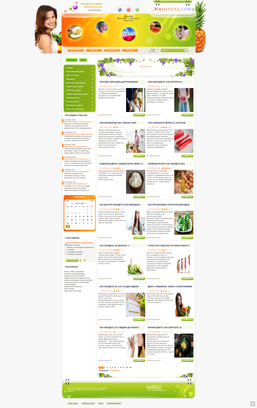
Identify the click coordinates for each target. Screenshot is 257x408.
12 (76, 216)
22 (87, 220)
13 (80, 216)
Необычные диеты (73, 90)
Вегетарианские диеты (75, 72)
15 (87, 216)
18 (72, 220)
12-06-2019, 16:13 (106, 291)
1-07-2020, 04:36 (153, 127)
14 (83, 216)
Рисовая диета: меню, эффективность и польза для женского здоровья (78, 135)
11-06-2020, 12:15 (106, 168)
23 (91, 220)
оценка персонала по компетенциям (76, 282)
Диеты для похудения (75, 109)
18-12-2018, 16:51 (106, 332)
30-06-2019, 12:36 (154, 250)
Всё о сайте (75, 50)
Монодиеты (70, 79)
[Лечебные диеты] (74, 44)
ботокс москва (69, 288)
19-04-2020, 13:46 (154, 168)
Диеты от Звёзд (72, 75)
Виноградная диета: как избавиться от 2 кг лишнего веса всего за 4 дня (78, 122)
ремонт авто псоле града (72, 291)
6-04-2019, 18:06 (153, 291)
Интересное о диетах (74, 105)
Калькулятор (112, 50)
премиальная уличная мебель (74, 276)
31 (68, 226)
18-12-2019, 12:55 (106, 209)
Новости (94, 50)
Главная (69, 68)
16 (91, 216)
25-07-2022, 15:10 (106, 86)
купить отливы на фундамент (74, 271)
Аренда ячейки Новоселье (73, 286)
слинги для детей (70, 284)
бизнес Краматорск (145, 66)
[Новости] (128, 44)
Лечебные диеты (73, 98)
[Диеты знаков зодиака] (101, 38)
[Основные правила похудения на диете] (182, 44)
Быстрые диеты (72, 101)
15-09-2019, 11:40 (106, 250)
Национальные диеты (75, 86)
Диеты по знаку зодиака (75, 83)
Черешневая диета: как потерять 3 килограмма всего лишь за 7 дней (77, 172)
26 (76, 223)
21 (83, 220)
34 (130, 367)
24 (68, 223)
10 (68, 216)
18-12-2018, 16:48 (154, 332)
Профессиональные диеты (77, 94)
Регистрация (71, 60)
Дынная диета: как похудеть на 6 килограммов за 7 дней (76, 159)
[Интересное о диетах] (155, 38)
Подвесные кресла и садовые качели (77, 278)
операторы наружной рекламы (74, 273)
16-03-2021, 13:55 (106, 127)
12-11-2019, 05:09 (154, 209)
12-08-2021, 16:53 (154, 86)
